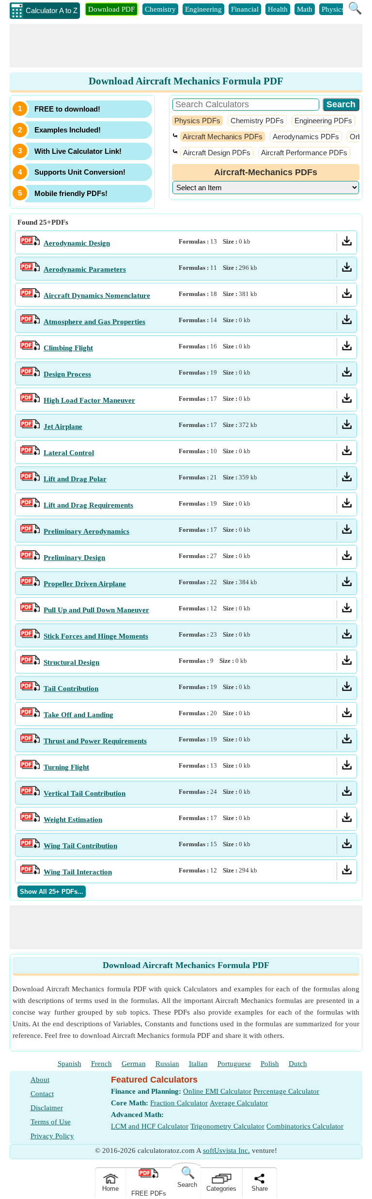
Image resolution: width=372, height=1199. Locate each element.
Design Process (67, 374)
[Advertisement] (186, 45)
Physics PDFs (197, 120)
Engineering (203, 9)
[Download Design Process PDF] (347, 374)
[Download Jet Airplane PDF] (347, 426)
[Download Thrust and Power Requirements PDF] (347, 741)
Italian (198, 1064)
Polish (270, 1064)
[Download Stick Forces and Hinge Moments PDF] (347, 636)
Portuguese (234, 1064)
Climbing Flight (68, 348)
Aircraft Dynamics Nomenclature (97, 295)
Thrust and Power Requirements (95, 741)
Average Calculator (239, 1103)
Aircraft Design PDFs (216, 152)
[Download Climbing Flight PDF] (347, 348)
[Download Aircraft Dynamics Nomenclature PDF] (347, 295)
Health (278, 9)
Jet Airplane (63, 426)
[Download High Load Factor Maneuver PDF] (347, 400)
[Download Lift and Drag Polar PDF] (347, 479)
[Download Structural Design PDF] (347, 662)
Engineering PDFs (323, 120)
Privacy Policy (52, 1136)
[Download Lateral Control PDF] (347, 453)
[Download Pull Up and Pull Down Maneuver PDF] (347, 610)
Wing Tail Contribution (80, 846)
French (101, 1064)
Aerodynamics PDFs (306, 136)
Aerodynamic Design (77, 243)
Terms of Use (51, 1122)
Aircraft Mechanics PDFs (223, 136)
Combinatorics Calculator (304, 1126)
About (40, 1080)
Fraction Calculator (179, 1103)
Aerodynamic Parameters (85, 269)
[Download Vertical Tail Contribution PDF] (347, 793)
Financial (245, 9)
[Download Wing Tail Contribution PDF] (347, 846)
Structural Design (71, 662)
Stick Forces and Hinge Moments (96, 636)
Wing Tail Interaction (78, 872)
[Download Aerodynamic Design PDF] (347, 243)
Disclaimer (47, 1108)
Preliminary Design (74, 557)
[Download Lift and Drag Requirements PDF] (347, 505)
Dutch (298, 1064)
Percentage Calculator (286, 1091)
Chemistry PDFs (257, 120)
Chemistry (160, 9)
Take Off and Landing (78, 715)
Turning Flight (66, 767)
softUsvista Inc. (226, 1150)
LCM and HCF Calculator (149, 1126)
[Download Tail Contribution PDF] (347, 688)
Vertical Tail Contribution (84, 793)
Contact (42, 1094)
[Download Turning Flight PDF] (347, 767)
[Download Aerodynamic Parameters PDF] (347, 269)
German (134, 1064)
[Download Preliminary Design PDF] (347, 557)
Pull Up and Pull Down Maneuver (96, 610)
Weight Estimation (73, 819)
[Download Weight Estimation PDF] (347, 819)
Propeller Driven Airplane (85, 584)
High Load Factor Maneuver (89, 400)
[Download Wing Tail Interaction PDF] (347, 872)
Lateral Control (69, 453)
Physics (333, 9)
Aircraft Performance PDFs (304, 152)
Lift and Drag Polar (75, 479)
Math (304, 9)
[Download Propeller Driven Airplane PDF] (347, 584)
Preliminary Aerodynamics (86, 531)
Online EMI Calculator (217, 1091)
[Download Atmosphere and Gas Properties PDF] (347, 322)
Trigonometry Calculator (227, 1126)
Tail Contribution (71, 688)
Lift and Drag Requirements (88, 505)
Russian (167, 1064)
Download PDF (111, 9)
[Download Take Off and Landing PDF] (347, 715)
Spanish (69, 1064)
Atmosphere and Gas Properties (94, 322)
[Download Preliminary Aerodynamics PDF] (347, 531)
